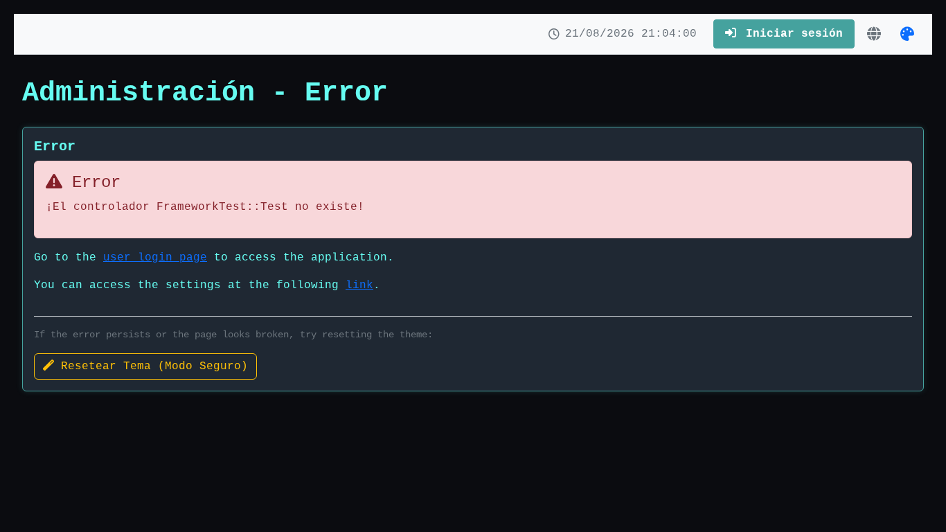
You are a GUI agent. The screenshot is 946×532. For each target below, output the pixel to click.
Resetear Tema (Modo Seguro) (151, 366)
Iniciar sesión (791, 34)
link (359, 285)
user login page (155, 257)
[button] (874, 33)
